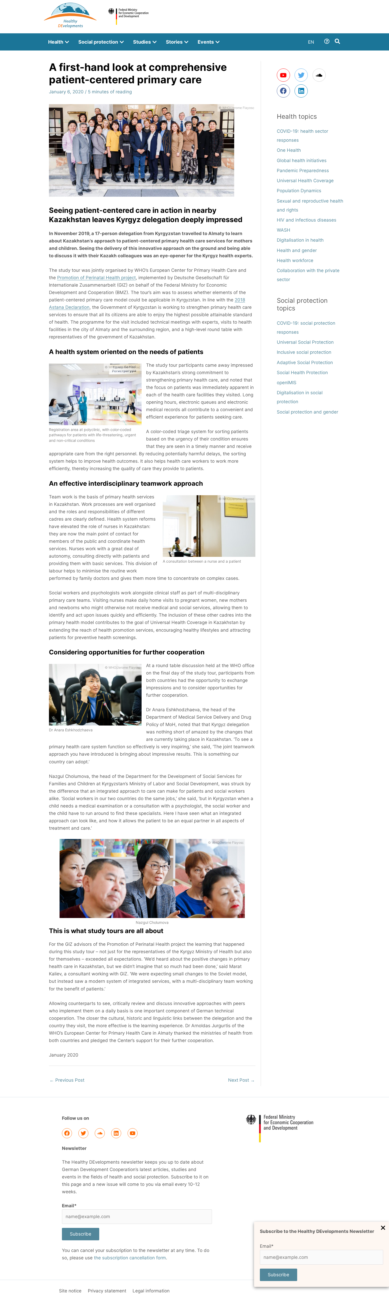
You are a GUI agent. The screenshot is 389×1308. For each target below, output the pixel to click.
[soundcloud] (321, 75)
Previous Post (66, 1080)
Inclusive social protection (304, 352)
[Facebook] (67, 1133)
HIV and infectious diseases (306, 220)
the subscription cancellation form (130, 1257)
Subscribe (278, 1274)
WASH (283, 230)
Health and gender (297, 250)
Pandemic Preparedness (303, 170)
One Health (289, 150)
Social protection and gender (307, 412)
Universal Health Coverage (305, 180)
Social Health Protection (302, 372)
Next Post (241, 1080)
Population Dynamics (299, 190)
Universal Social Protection (305, 342)
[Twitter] (83, 1133)
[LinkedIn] (116, 1133)
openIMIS (286, 382)
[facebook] (285, 91)
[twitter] (303, 75)
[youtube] (285, 75)
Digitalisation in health (300, 240)
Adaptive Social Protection (305, 362)
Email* (267, 1246)
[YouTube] (132, 1133)
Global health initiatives (302, 160)
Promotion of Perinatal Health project (96, 277)
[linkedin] (302, 91)
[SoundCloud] (100, 1133)
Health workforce (295, 260)
